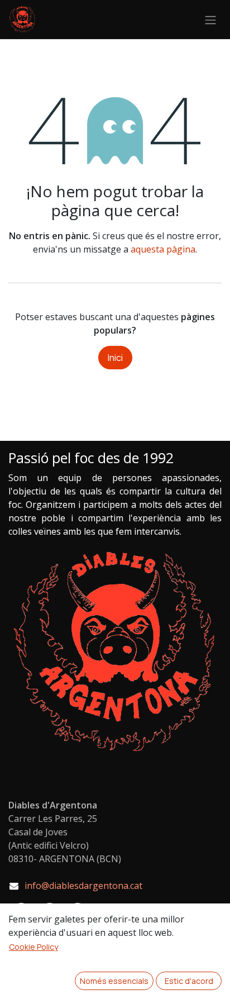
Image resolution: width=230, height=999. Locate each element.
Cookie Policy (33, 946)
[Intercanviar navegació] (210, 19)
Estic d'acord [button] (189, 981)
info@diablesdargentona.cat (83, 885)
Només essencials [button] (114, 981)
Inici (115, 357)
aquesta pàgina (163, 249)
